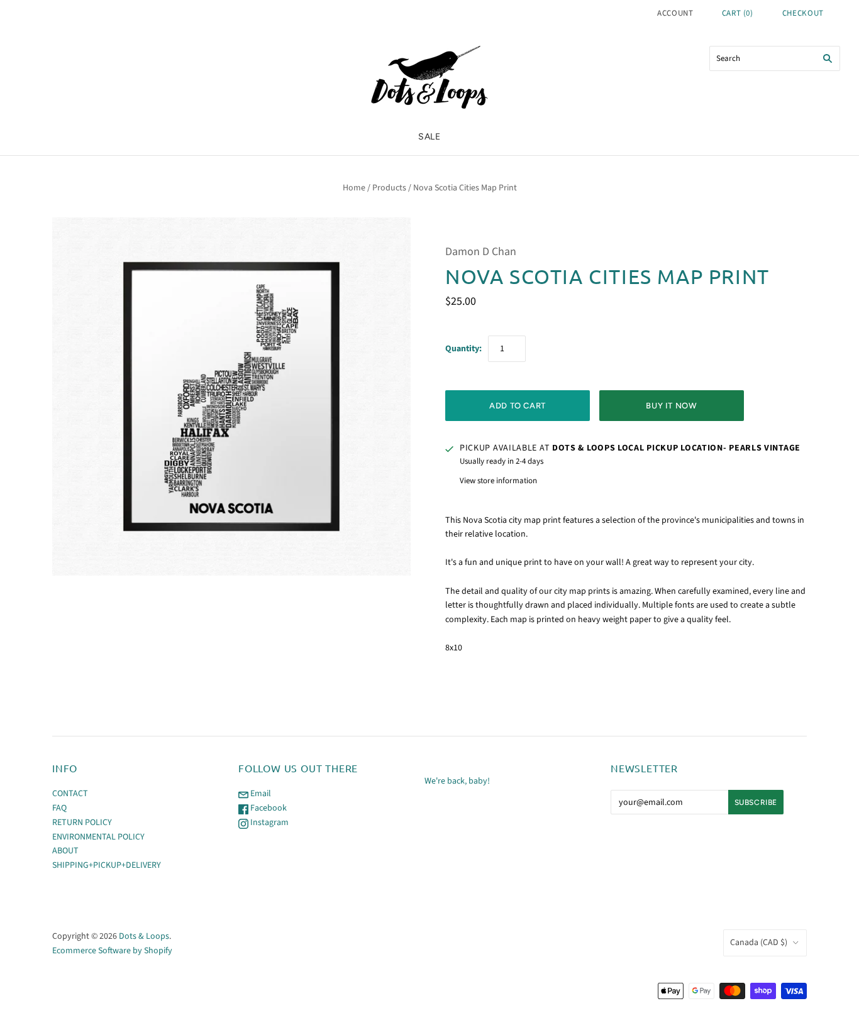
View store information (498, 480)
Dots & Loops (144, 936)
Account (675, 13)
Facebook (267, 808)
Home (354, 188)
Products (389, 188)
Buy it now (671, 405)
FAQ (59, 808)
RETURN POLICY (82, 822)
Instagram (268, 822)
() (737, 13)
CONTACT (70, 793)
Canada (758, 942)
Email (259, 793)
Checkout (803, 13)
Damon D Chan (480, 252)
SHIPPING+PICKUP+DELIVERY (106, 865)
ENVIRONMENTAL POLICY (98, 837)
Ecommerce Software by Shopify (112, 950)
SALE (429, 136)
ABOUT (65, 851)
